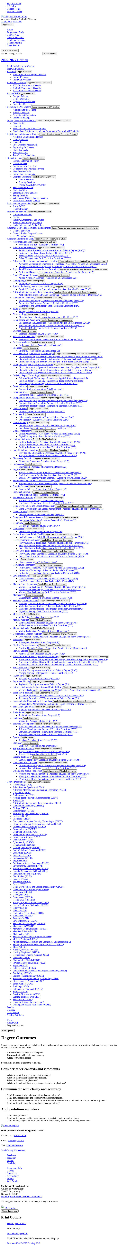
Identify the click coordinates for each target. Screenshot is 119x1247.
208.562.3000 (20, 1135)
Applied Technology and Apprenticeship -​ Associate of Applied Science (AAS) (55, 289)
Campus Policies (20, 96)
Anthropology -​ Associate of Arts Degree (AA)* (41, 283)
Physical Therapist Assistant (25, 645)
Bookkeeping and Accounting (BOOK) (31, 813)
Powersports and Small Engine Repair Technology (36, 656)
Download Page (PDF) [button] (17, 1233)
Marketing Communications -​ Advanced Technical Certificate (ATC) (50, 606)
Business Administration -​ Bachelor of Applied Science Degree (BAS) (51, 339)
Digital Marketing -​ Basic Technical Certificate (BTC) (43, 611)
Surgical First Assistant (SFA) (26, 994)
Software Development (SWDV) (28, 989)
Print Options (7, 1030)
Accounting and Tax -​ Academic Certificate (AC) (41, 244)
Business (17, 331)
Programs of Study (15, 32)
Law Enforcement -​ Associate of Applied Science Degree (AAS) (48, 578)
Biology (16, 308)
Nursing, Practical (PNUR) (25, 949)
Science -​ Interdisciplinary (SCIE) (28, 976)
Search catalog (8, 53)
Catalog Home (13, 9)
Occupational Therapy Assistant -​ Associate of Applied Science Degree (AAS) (54, 636)
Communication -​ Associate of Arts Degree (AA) (41, 389)
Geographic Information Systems (28, 517)
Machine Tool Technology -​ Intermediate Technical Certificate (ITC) (50, 589)
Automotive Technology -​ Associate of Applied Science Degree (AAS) (51, 300)
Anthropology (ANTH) (23, 795)
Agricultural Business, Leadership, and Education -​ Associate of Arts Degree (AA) (56, 272)
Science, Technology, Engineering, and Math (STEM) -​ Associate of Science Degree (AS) (60, 690)
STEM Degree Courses (23, 236)
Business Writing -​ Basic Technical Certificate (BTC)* (43, 255)
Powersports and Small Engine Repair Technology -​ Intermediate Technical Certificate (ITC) (61, 662)
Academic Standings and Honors (28, 137)
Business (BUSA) (21, 816)
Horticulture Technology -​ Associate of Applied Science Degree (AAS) (51, 567)
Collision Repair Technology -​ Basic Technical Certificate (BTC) (48, 383)
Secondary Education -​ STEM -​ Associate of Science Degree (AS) (49, 698)
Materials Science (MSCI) (25, 931)
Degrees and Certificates (24, 101)
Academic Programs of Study (20, 238)
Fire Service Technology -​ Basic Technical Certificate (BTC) (46, 503)
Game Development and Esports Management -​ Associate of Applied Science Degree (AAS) (61, 509)
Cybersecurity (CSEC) (23, 842)
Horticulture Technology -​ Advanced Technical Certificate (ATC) (48, 570)
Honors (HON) (20, 910)
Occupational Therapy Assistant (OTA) (31, 955)
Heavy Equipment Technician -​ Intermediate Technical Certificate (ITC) (51, 548)
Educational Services (22, 104)
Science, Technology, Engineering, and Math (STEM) (37, 687)
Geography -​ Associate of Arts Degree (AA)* (39, 526)
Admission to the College (24, 110)
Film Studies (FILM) (22, 876)
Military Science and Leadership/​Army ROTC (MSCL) (38, 944)
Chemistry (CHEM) (22, 818)
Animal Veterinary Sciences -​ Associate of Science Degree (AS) (48, 278)
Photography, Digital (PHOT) (26, 960)
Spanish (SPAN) (20, 991)
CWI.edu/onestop (15, 1145)
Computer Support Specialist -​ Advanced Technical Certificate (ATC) (50, 403)
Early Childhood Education (25, 450)
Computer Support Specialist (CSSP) (30, 834)
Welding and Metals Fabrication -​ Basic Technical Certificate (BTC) (50, 779)
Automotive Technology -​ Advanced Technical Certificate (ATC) (48, 303)
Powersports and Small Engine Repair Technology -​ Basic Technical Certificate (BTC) (58, 664)
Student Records (20, 152)
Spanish (16, 737)
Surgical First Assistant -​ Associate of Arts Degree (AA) (44, 751)
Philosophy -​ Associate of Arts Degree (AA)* (39, 642)
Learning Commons (22, 176)
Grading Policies (20, 139)
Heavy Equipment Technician (26, 540)
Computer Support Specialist (26, 397)
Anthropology (19, 280)
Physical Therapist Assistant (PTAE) (29, 963)
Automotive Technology (24, 297)
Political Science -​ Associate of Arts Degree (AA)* (42, 653)
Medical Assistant (21, 620)
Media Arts (18, 614)
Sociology (17, 718)
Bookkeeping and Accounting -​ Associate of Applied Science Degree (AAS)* (54, 323)
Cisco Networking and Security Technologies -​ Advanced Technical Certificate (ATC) (58, 359)
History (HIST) (20, 908)
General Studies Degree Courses (28, 233)
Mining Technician (21, 628)
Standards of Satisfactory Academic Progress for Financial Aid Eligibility (46, 131)
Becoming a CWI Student (19, 107)
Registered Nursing (21, 681)
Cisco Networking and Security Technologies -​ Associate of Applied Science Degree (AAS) (61, 356)
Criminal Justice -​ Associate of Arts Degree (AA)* (42, 411)
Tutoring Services (27, 182)
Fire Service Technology (24, 497)
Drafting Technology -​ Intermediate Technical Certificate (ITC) (47, 447)
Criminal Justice (20, 408)
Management (19, 595)
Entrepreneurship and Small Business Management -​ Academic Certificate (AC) (55, 483)
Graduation (18, 142)
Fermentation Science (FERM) (27, 873)
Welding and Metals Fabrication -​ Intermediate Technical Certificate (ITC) (52, 776)
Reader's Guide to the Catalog (20, 66)
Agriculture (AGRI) (22, 792)
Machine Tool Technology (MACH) (29, 923)
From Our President (22, 79)
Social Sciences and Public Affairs (28, 225)
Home (10, 1020)
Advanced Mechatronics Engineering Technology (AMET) (40, 790)
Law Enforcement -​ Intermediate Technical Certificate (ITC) (46, 581)
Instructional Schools (16, 211)
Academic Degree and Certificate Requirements (29, 228)
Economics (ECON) (22, 853)
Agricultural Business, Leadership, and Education (35, 269)
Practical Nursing (21, 667)
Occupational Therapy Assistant (27, 634)
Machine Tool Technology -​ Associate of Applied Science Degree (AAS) (52, 587)
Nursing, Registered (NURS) (26, 952)
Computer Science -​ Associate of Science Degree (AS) (43, 395)
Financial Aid (19, 123)
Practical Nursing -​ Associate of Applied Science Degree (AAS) (48, 670)
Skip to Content (14, 3)
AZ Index (11, 6)
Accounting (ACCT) (22, 784)
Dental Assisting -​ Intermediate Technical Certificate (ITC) (45, 428)
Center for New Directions (25, 166)
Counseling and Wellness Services (28, 168)
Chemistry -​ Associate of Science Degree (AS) (40, 351)
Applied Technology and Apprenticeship (31, 286)
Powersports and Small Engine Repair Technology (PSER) (40, 970)
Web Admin (12, 1181)
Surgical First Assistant (23, 748)
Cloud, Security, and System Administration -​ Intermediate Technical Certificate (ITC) (58, 370)
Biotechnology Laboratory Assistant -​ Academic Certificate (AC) (48, 317)
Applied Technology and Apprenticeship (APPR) (35, 798)
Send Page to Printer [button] (16, 1223)
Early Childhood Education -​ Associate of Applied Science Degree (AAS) (52, 453)
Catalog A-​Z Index (15, 1015)
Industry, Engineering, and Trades (28, 220)
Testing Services (20, 195)
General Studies (20, 511)
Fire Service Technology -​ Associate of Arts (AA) (41, 500)
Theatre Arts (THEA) (23, 999)
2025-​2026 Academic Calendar (27, 85)
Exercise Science (20, 486)
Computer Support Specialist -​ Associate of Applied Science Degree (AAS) (53, 400)
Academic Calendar (16, 40)
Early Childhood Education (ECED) (29, 850)
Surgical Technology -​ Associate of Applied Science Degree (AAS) (49, 760)
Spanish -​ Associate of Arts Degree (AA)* (38, 740)
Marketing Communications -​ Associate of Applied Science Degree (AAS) (53, 603)
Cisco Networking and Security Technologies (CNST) (38, 821)
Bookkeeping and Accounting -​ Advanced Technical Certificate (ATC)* (51, 325)
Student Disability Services (25, 192)
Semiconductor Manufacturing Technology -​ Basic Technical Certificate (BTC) (55, 704)
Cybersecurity (19, 414)
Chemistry (17, 348)
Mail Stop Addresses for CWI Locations (21, 1196)
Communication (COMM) (25, 829)
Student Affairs (20, 190)
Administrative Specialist (24, 247)
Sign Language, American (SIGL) (28, 981)
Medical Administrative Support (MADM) (32, 936)
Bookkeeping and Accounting (26, 320)
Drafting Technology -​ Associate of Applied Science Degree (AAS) (49, 442)
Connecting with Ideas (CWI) (26, 837)
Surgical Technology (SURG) (26, 997)
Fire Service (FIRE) (22, 881)
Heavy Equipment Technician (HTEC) (30, 905)
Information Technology (24, 174)
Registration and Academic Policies (23, 134)
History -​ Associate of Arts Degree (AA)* (38, 562)
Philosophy (18, 639)
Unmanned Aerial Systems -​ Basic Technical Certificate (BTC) (47, 768)
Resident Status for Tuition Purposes (29, 128)
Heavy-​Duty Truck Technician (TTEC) (31, 902)
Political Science (20, 651)
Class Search (13, 45)
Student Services (14, 158)
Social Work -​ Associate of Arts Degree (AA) (39, 715)
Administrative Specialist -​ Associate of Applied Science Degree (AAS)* (52, 250)
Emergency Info (14, 1168)
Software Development (23, 723)
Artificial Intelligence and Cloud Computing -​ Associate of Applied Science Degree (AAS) (60, 295)
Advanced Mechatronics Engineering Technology (35, 261)
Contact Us (12, 1173)
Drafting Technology (22, 439)
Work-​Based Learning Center (26, 200)
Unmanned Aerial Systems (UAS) (28, 1002)
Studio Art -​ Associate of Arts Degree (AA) (38, 746)
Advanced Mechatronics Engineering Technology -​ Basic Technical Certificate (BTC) (58, 266)
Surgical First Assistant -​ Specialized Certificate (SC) (43, 754)
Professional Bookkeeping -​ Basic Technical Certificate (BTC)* (48, 328)
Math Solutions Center (23, 187)
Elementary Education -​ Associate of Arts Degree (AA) (44, 461)
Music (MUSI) (19, 947)
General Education (15, 37)
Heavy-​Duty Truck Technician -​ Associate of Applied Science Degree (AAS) (54, 553)
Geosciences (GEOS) (23, 897)
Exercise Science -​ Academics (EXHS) (30, 868)
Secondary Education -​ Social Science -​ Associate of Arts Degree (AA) (51, 695)
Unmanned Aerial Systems (25, 762)
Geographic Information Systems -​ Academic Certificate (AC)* (47, 520)
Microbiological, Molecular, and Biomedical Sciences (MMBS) (42, 942)
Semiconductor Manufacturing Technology (32, 701)
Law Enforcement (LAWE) (25, 921)
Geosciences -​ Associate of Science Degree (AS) (41, 531)
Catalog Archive (14, 42)
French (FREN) (20, 884)
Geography (18, 523)
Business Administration (24, 336)
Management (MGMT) (23, 926)
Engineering (18, 464)
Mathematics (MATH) (23, 934)
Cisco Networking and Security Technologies (33, 353)
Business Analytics (21, 342)
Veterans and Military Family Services (30, 198)
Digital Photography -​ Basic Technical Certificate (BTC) (44, 436)
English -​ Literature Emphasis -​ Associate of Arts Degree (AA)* (48, 475)
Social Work (18, 712)
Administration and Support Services (29, 74)
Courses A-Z (13, 35)
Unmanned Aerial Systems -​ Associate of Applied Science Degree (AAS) (52, 765)
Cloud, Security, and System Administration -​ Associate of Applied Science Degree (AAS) (60, 367)
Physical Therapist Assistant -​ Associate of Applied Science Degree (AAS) (53, 648)
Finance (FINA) (20, 879)
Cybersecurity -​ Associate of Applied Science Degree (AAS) (46, 417)
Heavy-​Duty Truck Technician (27, 551)
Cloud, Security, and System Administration (33, 364)
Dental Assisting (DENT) (24, 845)
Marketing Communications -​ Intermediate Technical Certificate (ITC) (51, 608)
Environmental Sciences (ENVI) (28, 866)
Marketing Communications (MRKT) (30, 928)
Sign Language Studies (23, 706)
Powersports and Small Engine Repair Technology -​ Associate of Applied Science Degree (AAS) (63, 659)
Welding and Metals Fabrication (27, 771)
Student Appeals (20, 150)
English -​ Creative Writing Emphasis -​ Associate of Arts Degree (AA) (50, 472)
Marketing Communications (25, 600)
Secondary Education (22, 692)
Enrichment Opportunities (19, 203)
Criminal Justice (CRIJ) (23, 839)
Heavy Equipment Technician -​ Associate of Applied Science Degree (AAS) (54, 543)
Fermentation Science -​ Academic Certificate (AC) (42, 495)
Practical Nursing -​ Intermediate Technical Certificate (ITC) (46, 673)
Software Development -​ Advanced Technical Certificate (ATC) (48, 729)
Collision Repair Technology (26, 375)
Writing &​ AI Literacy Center (32, 185)
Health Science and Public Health (28, 534)
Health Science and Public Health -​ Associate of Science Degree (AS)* (51, 537)
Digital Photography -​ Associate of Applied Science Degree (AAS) (49, 433)
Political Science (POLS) (24, 968)
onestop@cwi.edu (16, 1140)
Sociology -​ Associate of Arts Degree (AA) (38, 721)
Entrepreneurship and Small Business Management (36, 480)
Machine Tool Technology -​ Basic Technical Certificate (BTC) (47, 592)
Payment (17, 126)
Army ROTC (19, 206)
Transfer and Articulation (24, 155)
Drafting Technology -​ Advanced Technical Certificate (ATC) (47, 444)
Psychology (18, 675)
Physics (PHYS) (20, 965)
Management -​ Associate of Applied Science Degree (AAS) (46, 598)
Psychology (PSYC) (22, 973)
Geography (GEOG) (22, 892)
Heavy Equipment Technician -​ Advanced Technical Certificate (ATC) (51, 545)
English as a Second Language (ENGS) (31, 863)
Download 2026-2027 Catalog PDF (23, 1243)
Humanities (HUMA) (23, 915)
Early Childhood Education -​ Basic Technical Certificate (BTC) (48, 455)
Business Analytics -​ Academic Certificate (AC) (40, 345)
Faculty (10, 1007)
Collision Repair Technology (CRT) (29, 826)
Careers (10, 1170)
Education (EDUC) (22, 855)
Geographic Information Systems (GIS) (31, 889)
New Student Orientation (24, 115)
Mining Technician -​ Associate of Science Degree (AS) (44, 631)
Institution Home (14, 11)
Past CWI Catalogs (15, 69)
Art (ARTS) (18, 800)
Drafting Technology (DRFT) (26, 847)
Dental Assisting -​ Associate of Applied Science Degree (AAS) (47, 425)
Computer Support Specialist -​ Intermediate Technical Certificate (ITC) (51, 406)
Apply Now (6, 21)
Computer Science (21, 392)
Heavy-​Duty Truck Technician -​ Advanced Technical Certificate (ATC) (51, 556)
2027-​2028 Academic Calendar (27, 90)
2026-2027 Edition (14, 60)
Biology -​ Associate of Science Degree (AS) (39, 311)
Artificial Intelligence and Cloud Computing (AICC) (37, 803)
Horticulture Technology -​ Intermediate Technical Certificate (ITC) (49, 573)
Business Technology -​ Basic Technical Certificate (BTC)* (45, 253)
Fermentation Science (23, 492)
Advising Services (21, 112)
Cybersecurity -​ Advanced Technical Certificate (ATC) (43, 419)
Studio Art (17, 743)
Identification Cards (22, 171)
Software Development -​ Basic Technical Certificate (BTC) (46, 734)
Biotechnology (19, 314)
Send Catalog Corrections (13, 1150)
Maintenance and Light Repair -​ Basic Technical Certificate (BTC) (49, 306)
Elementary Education (23, 458)
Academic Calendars (16, 82)
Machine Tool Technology (25, 584)
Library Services (26, 179)
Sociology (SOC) (21, 986)
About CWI (12, 93)
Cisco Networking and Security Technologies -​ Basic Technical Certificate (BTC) (56, 361)
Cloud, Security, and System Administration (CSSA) (37, 824)
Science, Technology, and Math (27, 222)
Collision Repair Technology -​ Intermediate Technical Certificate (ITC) (51, 381)
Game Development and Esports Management (34, 506)
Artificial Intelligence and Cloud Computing (33, 292)
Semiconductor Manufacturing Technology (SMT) (36, 978)
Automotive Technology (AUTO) (28, 805)
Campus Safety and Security (26, 161)
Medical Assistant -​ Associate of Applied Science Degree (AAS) (48, 622)
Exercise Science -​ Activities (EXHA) (30, 871)
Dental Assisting (20, 422)
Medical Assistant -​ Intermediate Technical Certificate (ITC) (46, 625)
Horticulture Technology (24, 565)
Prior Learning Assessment (25, 144)
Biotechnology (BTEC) (23, 811)
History (16, 559)
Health (16, 217)
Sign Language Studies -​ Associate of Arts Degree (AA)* (45, 709)
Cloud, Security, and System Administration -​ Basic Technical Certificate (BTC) (55, 372)
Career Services (20, 163)
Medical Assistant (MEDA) (25, 939)
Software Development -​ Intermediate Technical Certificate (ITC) (48, 732)
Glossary (11, 1010)
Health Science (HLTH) (24, 900)
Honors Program (20, 209)
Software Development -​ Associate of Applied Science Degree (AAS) (50, 726)
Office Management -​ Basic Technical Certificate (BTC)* (45, 258)
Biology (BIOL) (20, 808)
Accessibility (13, 1176)
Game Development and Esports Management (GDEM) (38, 887)
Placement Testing (21, 117)
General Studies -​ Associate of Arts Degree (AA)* (41, 514)
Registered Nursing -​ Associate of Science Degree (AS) (44, 684)
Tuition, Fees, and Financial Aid (21, 120)
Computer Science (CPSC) (25, 832)
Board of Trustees (21, 77)
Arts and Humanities (22, 214)
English (16, 469)
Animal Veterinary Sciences (25, 275)
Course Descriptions (16, 782)
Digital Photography (22, 431)
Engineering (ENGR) (23, 858)
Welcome (11, 71)
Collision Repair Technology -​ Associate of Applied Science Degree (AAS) (53, 378)
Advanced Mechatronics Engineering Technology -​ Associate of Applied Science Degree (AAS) (63, 264)
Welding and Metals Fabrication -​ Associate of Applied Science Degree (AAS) (54, 773)
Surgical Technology (22, 757)
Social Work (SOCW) (23, 983)
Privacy (10, 1178)
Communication (20, 386)
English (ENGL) (20, 860)
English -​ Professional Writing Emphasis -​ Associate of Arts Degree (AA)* (53, 478)
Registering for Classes (23, 147)
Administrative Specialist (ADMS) (28, 787)
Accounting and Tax (22, 242)
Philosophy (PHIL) (21, 957)
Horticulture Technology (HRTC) (28, 913)
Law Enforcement (21, 575)
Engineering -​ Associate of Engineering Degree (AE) (43, 467)
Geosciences (18, 528)
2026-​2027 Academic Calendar (27, 88)
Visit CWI (17, 21)
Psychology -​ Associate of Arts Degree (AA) (39, 678)
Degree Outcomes (21, 99)
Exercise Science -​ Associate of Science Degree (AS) (43, 489)
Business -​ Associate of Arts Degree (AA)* (38, 333)
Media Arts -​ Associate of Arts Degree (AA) (39, 617)
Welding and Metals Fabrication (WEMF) (32, 1004)
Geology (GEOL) (21, 894)
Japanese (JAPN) (21, 918)
